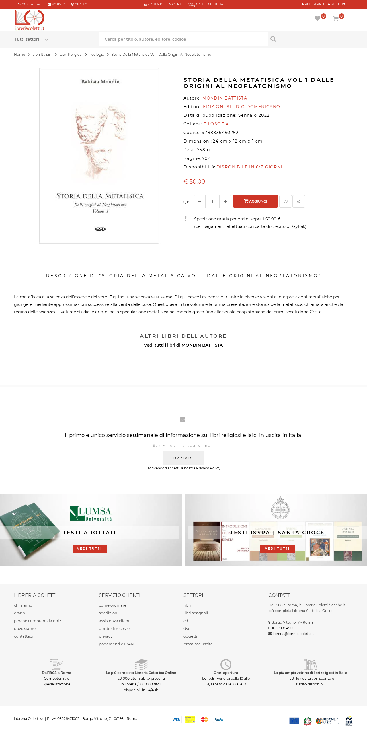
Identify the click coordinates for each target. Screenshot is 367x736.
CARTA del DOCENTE (165, 4)
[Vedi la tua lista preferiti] (318, 19)
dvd (187, 628)
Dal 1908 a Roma (56, 673)
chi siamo (23, 605)
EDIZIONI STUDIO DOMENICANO (241, 106)
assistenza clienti (115, 620)
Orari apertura (226, 673)
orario (81, 4)
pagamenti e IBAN (116, 644)
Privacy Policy (208, 468)
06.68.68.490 (282, 628)
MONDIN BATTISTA (202, 345)
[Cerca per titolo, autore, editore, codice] (310, 38)
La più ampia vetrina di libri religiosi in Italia (310, 673)
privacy (105, 636)
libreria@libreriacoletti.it (293, 634)
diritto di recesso (114, 628)
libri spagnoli (196, 613)
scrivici (59, 4)
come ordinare (112, 605)
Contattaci (32, 4)
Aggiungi (257, 201)
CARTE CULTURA (209, 4)
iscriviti (183, 458)
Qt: (186, 202)
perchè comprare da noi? (37, 620)
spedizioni (108, 613)
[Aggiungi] (225, 201)
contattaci (23, 636)
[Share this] (298, 201)
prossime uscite (198, 644)
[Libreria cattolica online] (29, 20)
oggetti (190, 636)
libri (187, 605)
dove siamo (25, 628)
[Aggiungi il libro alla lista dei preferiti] (285, 201)
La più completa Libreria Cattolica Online (141, 673)
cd (186, 620)
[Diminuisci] (199, 201)
